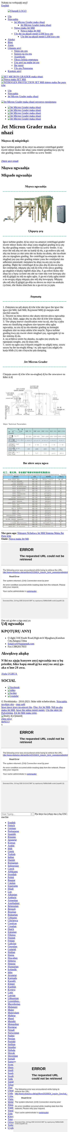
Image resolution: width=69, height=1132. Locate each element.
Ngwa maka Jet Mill (24, 28)
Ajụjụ (10, 45)
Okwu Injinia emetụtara (26, 59)
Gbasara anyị (14, 48)
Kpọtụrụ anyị (14, 71)
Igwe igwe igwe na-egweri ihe (16, 707)
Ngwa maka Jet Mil (30, 30)
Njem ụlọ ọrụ (21, 51)
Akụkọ (11, 39)
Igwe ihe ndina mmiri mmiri (30, 710)
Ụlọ (10, 16)
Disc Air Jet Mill (41, 707)
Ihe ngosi (18, 65)
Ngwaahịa (13, 19)
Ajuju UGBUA (9, 673)
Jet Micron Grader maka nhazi (29, 22)
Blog (10, 42)
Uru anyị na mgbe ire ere (26, 62)
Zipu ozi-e (6, 718)
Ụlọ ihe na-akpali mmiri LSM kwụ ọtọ (33, 33)
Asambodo (19, 56)
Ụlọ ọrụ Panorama (23, 68)
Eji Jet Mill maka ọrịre (25, 713)
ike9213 (5, 721)
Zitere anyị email (9, 161)
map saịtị (20, 704)
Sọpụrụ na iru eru (23, 53)
